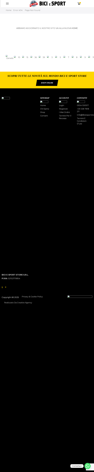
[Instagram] (5, 287)
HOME (75, 28)
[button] (47, 61)
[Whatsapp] (87, 466)
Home (8, 10)
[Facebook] (2, 287)
